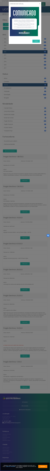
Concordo (42, 466)
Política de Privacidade (10, 466)
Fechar (36, 41)
